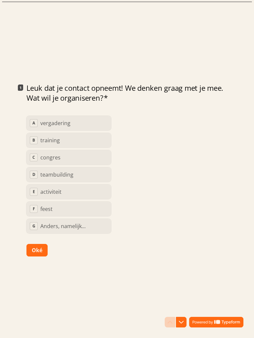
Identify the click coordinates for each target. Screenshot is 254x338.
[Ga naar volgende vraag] (181, 322)
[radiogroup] (68, 174)
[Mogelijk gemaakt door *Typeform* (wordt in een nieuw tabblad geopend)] (216, 322)
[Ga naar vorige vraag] (170, 322)
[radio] (68, 123)
